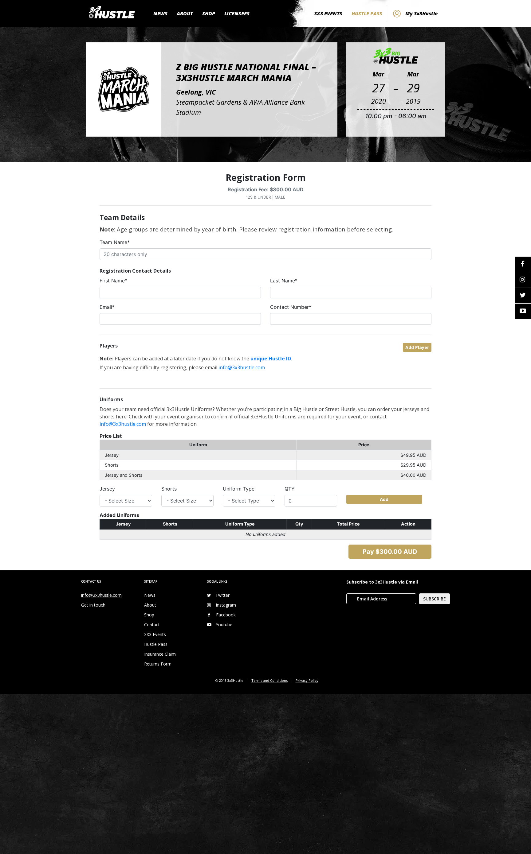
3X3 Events (155, 634)
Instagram (226, 605)
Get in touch (93, 605)
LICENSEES (237, 13)
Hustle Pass (155, 644)
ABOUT (185, 13)
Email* (107, 307)
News (149, 595)
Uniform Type (238, 489)
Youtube (224, 624)
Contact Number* (290, 307)
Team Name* (115, 242)
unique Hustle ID (270, 358)
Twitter (222, 595)
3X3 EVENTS (328, 13)
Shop (149, 615)
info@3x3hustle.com (241, 367)
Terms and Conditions (269, 680)
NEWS (160, 13)
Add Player (417, 347)
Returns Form (157, 664)
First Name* (113, 281)
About (150, 605)
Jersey (107, 489)
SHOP (208, 13)
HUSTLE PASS (367, 13)
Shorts (169, 489)
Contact (152, 624)
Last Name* (283, 281)
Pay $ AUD (390, 551)
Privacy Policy (307, 680)
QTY (290, 489)
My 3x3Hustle (421, 13)
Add (384, 499)
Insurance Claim (160, 654)
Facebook (226, 615)
